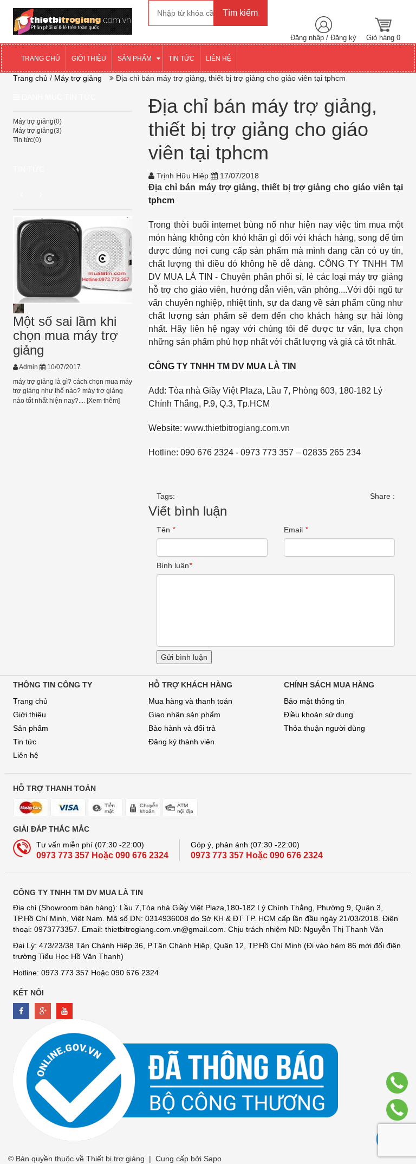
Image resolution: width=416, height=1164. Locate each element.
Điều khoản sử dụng (318, 714)
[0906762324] (397, 1110)
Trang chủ (30, 701)
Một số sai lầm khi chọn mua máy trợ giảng (65, 335)
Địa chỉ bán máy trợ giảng (202, 187)
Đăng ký (343, 38)
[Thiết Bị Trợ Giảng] (72, 20)
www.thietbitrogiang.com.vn (237, 428)
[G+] (43, 1011)
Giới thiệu (29, 714)
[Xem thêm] (102, 400)
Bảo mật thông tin (314, 701)
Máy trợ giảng (78, 78)
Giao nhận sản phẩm (184, 714)
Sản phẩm (30, 728)
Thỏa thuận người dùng (324, 728)
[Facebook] (21, 1011)
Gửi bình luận (184, 657)
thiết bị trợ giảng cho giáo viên (326, 187)
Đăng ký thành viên (181, 741)
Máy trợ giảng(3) (37, 130)
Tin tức (28, 169)
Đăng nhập (307, 38)
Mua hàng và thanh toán (190, 701)
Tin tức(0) (27, 140)
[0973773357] (397, 1083)
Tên (166, 529)
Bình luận (174, 565)
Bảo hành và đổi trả (182, 728)
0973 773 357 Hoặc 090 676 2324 (102, 855)
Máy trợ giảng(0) (37, 121)
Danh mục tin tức (59, 97)
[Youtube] (64, 1011)
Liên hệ (25, 755)
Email (296, 529)
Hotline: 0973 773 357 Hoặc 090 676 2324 (86, 972)
